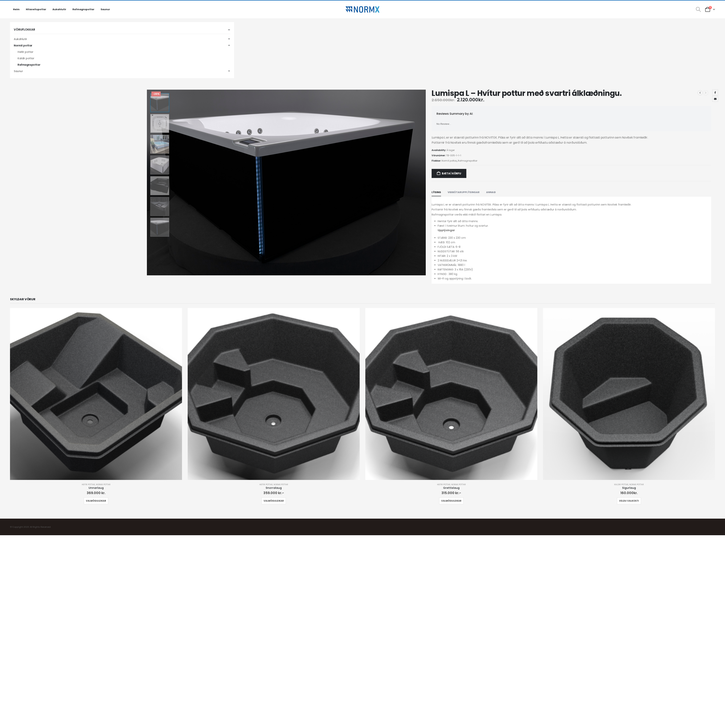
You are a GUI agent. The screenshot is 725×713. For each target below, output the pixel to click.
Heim (16, 9)
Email (715, 99)
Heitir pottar (25, 52)
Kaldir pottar (26, 58)
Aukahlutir (59, 9)
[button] (698, 9)
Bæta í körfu (451, 173)
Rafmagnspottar (83, 9)
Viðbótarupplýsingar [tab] (464, 192)
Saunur (105, 9)
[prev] (700, 92)
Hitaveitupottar (36, 9)
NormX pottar (449, 160)
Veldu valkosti (629, 500)
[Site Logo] (362, 9)
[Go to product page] (96, 394)
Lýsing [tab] (436, 192)
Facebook (715, 92)
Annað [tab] (491, 192)
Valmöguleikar (96, 500)
